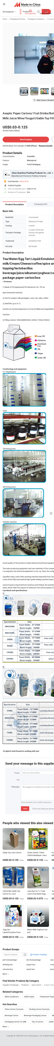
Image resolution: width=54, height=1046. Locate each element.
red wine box (8, 969)
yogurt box (30, 964)
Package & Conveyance (36, 19)
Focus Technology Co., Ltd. (33, 1036)
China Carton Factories (14, 1009)
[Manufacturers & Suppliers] (27, 4)
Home (5, 19)
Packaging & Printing (17, 19)
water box (30, 969)
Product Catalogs (39, 954)
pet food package (10, 960)
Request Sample (46, 146)
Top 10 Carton (37, 1021)
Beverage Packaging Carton (35, 1015)
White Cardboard (11, 996)
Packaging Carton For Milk (15, 1021)
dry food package (33, 960)
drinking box (8, 964)
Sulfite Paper (29, 996)
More (5, 1026)
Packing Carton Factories (39, 1009)
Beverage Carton (11, 1015)
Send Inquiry (26, 139)
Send (25, 808)
